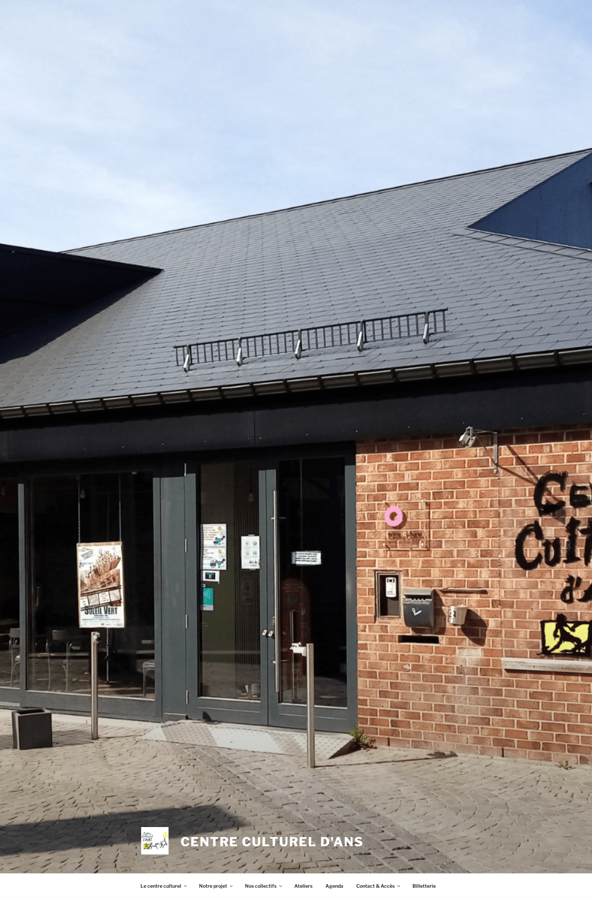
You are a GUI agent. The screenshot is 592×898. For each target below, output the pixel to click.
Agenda (334, 886)
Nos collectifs (260, 886)
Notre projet (213, 886)
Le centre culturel (160, 886)
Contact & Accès (375, 886)
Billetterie (424, 886)
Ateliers (303, 886)
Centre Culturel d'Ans (272, 841)
